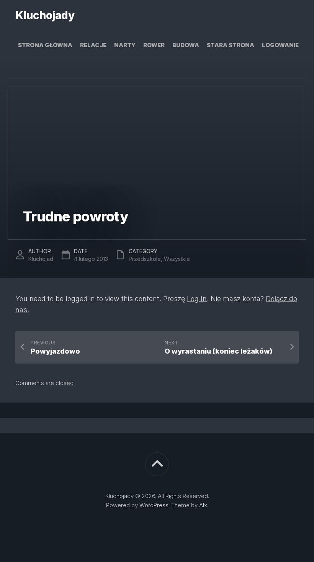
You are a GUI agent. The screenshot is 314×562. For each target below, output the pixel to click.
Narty (125, 45)
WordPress (153, 505)
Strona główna (45, 45)
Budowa (185, 45)
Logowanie (280, 45)
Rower (154, 45)
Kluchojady (44, 15)
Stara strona (230, 45)
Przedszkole (145, 259)
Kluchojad (40, 259)
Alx (203, 505)
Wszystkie (177, 259)
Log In (197, 299)
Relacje (93, 45)
